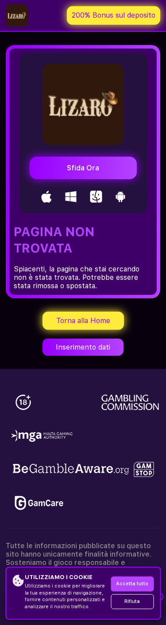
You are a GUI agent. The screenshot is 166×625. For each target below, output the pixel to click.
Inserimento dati (83, 347)
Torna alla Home (83, 320)
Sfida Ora (83, 168)
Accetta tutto (132, 584)
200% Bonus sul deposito (113, 15)
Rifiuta (132, 601)
